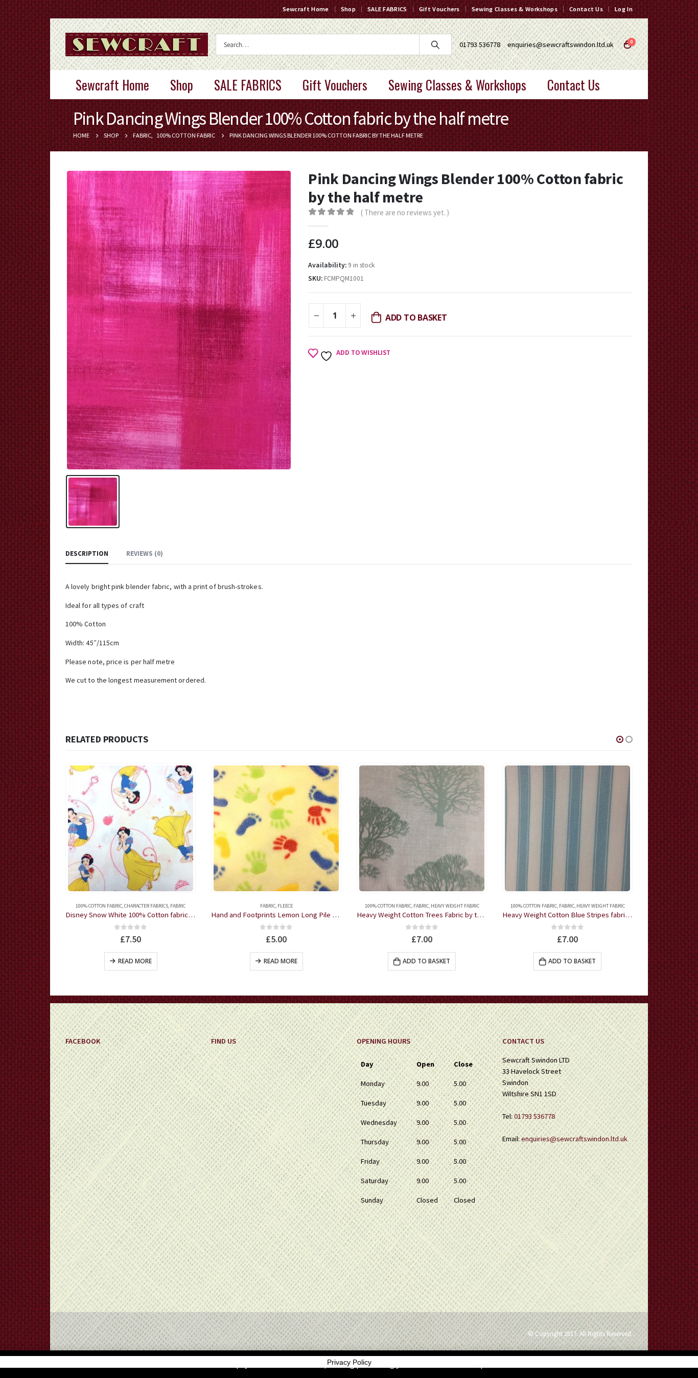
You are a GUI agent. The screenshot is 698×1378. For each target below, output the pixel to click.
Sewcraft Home (306, 9)
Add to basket (416, 317)
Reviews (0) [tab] (144, 553)
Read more (135, 961)
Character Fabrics (146, 905)
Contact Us (586, 9)
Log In (624, 9)
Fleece (285, 905)
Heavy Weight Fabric (455, 905)
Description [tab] (86, 553)
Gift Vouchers (439, 9)
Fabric (177, 905)
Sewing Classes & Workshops (514, 9)
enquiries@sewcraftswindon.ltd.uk (560, 44)
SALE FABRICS (387, 9)
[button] (619, 739)
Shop (348, 9)
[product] (130, 828)
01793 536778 (534, 1116)
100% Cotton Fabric (99, 905)
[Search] (435, 44)
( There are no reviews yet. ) (405, 212)
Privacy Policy (349, 1362)
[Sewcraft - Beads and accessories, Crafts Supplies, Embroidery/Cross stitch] (136, 44)
